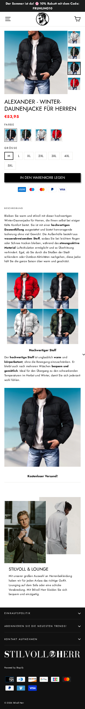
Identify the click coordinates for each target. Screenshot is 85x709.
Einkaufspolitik (17, 613)
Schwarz (10, 135)
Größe (10, 148)
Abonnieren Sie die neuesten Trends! (35, 626)
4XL (66, 156)
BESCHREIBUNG (13, 208)
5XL (10, 165)
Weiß (41, 135)
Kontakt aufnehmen (20, 639)
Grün (26, 135)
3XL (53, 156)
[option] (36, 62)
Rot (56, 135)
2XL (40, 156)
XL (29, 156)
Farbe (9, 124)
